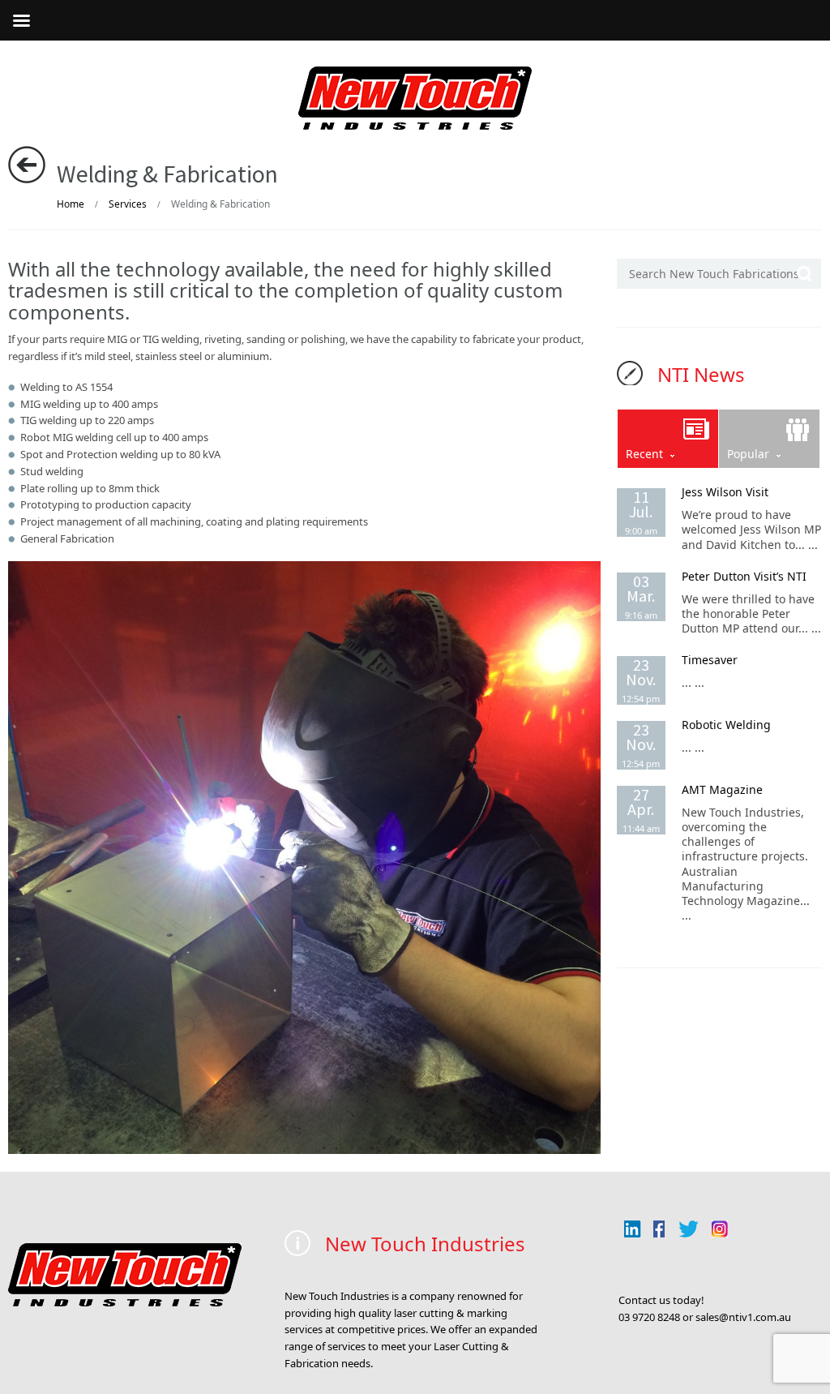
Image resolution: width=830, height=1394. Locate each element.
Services (128, 204)
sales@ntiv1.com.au (743, 1317)
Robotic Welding (726, 724)
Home (70, 204)
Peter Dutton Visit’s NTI (744, 576)
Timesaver (710, 659)
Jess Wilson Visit (725, 492)
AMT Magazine (722, 789)
